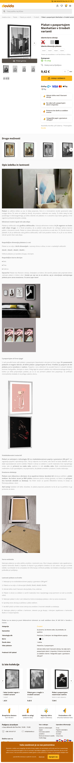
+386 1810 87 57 (10, 731)
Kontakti (58, 734)
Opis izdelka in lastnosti (15, 164)
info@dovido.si (29, 731)
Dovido (43, 128)
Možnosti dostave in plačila (46, 736)
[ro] (67, 740)
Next (34, 43)
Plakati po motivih (25, 17)
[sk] (57, 740)
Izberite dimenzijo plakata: (51, 46)
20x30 (43, 50)
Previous (3, 681)
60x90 (62, 50)
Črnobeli (36, 17)
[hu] (60, 740)
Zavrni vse (41, 757)
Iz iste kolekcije (10, 664)
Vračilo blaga (42, 738)
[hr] (65, 740)
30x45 (50, 50)
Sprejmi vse (53, 757)
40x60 (56, 50)
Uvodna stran (6, 17)
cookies (44, 750)
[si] (70, 740)
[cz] (62, 740)
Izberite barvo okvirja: (49, 38)
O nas (57, 728)
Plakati (15, 17)
